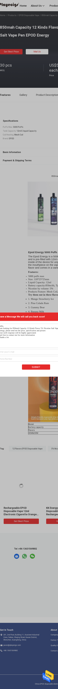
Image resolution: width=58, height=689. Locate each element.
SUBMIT (36, 367)
